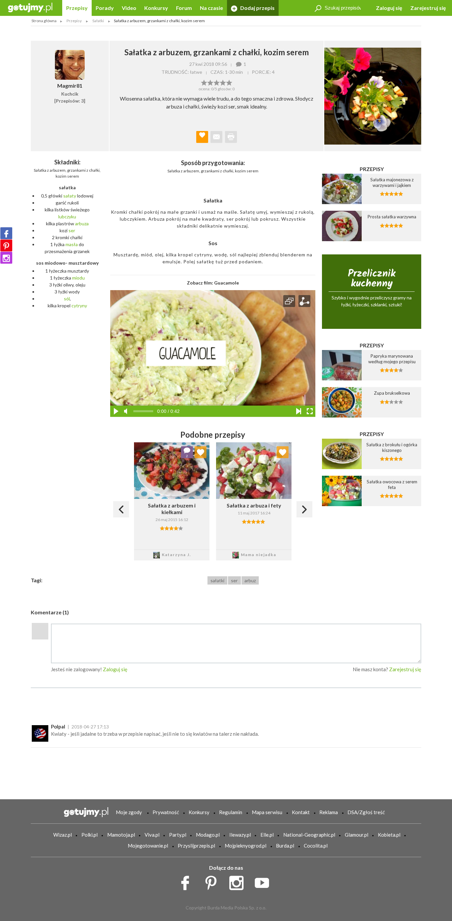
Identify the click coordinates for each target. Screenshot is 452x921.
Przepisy (77, 8)
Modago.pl (208, 835)
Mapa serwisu (267, 812)
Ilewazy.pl (240, 835)
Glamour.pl (356, 835)
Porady (105, 8)
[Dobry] (216, 82)
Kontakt (301, 812)
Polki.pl (89, 835)
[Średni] (210, 82)
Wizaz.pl (62, 835)
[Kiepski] (204, 82)
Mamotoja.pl (121, 835)
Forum (184, 8)
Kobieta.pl (389, 835)
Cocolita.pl (316, 846)
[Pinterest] (6, 245)
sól (67, 298)
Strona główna (44, 20)
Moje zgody (129, 812)
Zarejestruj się (428, 8)
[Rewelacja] (229, 82)
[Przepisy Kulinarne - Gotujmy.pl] (30, 7)
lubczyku (67, 216)
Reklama (328, 812)
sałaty (69, 195)
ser (71, 230)
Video (129, 8)
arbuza (82, 223)
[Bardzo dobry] (223, 82)
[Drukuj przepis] (231, 137)
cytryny (79, 305)
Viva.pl (152, 835)
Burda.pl (285, 846)
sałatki (217, 580)
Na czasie (211, 8)
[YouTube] (264, 881)
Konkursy (156, 8)
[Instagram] (6, 258)
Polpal (58, 726)
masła (72, 244)
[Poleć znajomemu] (216, 137)
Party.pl (177, 835)
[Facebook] (6, 233)
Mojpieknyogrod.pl (245, 846)
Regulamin (230, 812)
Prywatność (166, 812)
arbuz (250, 580)
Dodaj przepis (257, 8)
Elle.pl (267, 835)
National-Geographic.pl (309, 835)
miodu (78, 278)
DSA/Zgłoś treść (366, 812)
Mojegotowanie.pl (148, 846)
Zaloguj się (389, 8)
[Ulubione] (200, 452)
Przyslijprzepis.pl (196, 846)
